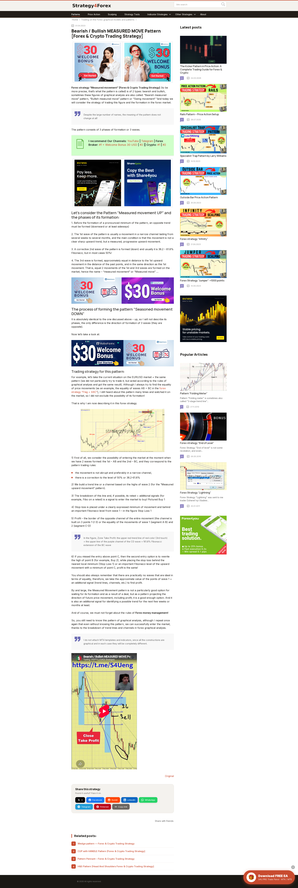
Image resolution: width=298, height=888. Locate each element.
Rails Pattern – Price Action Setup (199, 114)
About (203, 14)
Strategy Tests (132, 14)
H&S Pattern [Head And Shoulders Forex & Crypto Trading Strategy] (116, 866)
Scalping (112, 14)
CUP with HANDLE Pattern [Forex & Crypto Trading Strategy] (111, 851)
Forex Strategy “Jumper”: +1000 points (202, 280)
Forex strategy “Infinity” (194, 239)
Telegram (147, 141)
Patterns (75, 14)
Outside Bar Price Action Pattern (199, 197)
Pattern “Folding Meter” (193, 393)
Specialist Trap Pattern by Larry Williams (203, 156)
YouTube (133, 141)
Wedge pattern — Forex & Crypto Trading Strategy (106, 843)
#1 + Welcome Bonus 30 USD (118, 144)
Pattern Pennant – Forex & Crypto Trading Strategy (106, 858)
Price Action (94, 14)
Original (169, 776)
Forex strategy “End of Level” (197, 443)
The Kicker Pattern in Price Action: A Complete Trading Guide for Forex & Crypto (201, 69)
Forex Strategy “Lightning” (195, 492)
